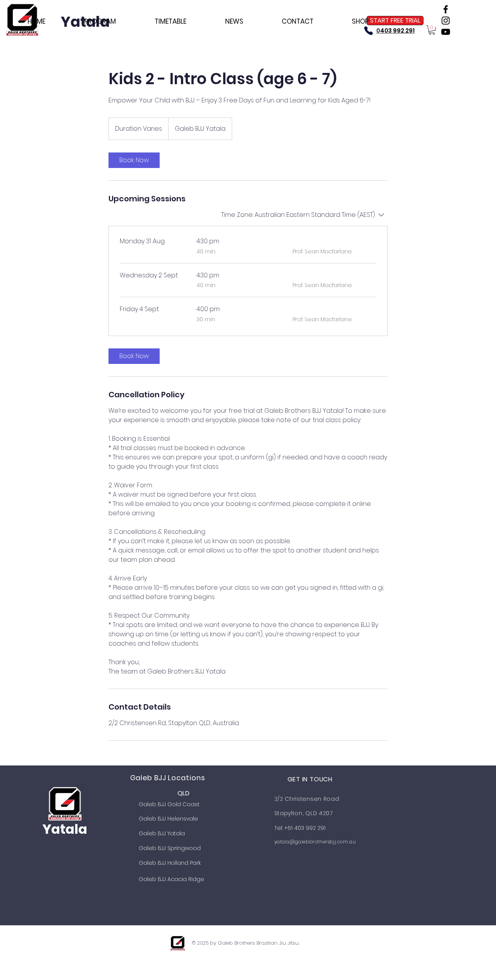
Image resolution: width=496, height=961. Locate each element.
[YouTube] (445, 31)
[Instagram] (445, 20)
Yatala (64, 829)
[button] (431, 30)
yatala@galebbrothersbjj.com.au (315, 841)
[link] (134, 160)
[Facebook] (445, 9)
